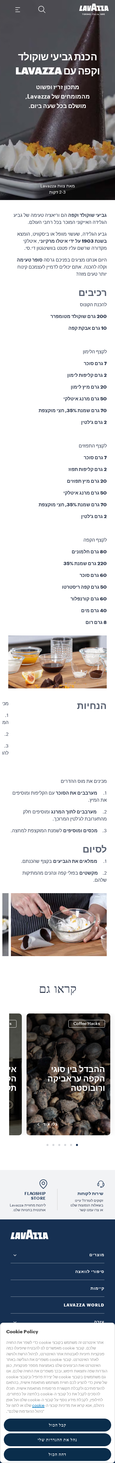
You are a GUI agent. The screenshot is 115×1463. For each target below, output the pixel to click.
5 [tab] (53, 1145)
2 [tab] (71, 1145)
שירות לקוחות (90, 1193)
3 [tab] (65, 1145)
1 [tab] (77, 1145)
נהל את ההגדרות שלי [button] (57, 1440)
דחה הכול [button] (57, 1454)
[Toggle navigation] (18, 9)
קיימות (97, 1288)
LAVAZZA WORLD (84, 1305)
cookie (38, 1405)
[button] (42, 9)
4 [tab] (59, 1145)
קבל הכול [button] (57, 1425)
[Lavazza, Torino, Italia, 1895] (94, 9)
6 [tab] (47, 1145)
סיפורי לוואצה (89, 1271)
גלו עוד (50, 1124)
